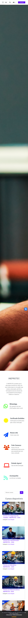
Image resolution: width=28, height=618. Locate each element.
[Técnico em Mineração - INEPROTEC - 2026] (13, 606)
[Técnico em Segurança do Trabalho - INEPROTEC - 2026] (13, 508)
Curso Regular (11, 519)
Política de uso (9, 614)
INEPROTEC (6, 2)
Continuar (14, 616)
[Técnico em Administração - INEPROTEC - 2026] (13, 532)
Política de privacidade (17, 614)
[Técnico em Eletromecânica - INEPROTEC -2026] (13, 582)
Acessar (22, 2)
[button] (10, 2)
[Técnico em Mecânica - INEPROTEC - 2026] (13, 557)
